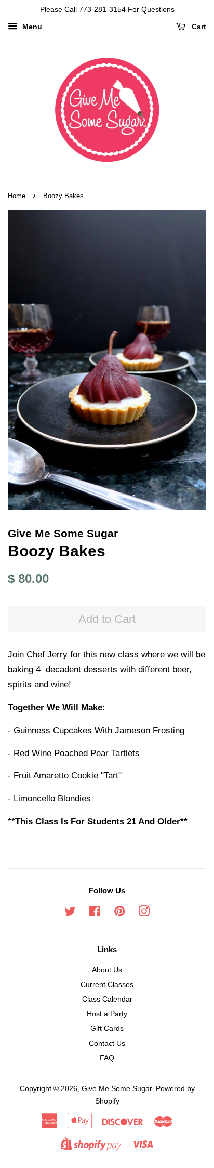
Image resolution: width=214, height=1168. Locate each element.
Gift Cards (107, 1028)
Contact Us (107, 1043)
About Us (107, 970)
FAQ (107, 1058)
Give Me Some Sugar (117, 1088)
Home (16, 196)
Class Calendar (107, 999)
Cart (198, 26)
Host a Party (107, 1013)
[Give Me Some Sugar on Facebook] (95, 913)
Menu (31, 26)
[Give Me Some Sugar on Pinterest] (119, 913)
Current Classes (107, 984)
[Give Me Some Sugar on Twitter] (70, 913)
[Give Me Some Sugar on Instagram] (144, 913)
